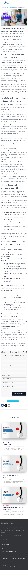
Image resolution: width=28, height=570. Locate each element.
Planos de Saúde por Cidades (13, 401)
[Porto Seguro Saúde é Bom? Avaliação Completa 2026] (14, 495)
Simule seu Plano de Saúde (9, 551)
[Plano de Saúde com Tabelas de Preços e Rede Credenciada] (6, 3)
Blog (3, 548)
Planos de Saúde (6, 440)
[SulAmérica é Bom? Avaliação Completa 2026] (14, 463)
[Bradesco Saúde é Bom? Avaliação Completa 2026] (14, 430)
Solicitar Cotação (19, 393)
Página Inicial (5, 544)
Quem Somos (13, 558)
